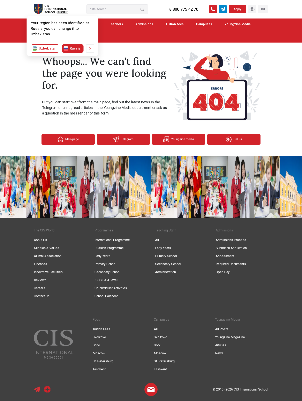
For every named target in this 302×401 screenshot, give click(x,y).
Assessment (225, 256)
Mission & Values (46, 248)
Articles (220, 345)
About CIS (41, 240)
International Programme (112, 240)
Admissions (144, 24)
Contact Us (42, 296)
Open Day (223, 272)
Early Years (102, 256)
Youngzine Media (238, 24)
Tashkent (99, 369)
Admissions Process (231, 240)
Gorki (96, 345)
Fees (96, 319)
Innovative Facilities (48, 272)
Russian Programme (109, 248)
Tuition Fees (101, 329)
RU (263, 9)
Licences (40, 264)
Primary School (105, 264)
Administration (165, 272)
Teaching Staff (165, 230)
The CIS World (44, 230)
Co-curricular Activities (111, 288)
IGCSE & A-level (106, 280)
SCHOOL (50, 12)
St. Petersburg (103, 361)
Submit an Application (231, 248)
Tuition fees (175, 24)
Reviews (40, 280)
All (157, 240)
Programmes (104, 230)
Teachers (116, 24)
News (219, 353)
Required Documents (231, 264)
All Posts (221, 329)
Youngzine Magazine (230, 337)
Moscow (99, 353)
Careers (39, 288)
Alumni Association (47, 256)
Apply (237, 9)
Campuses (204, 24)
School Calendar (106, 296)
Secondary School (107, 272)
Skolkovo (99, 337)
